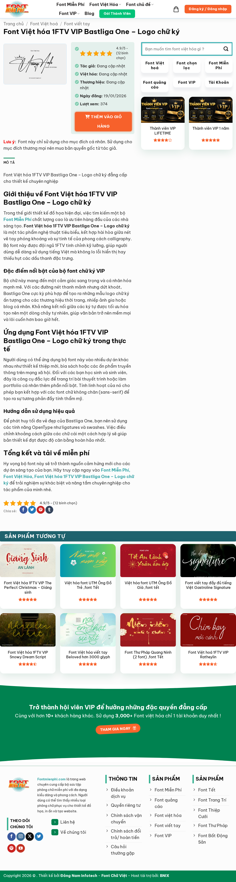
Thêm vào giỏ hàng (106, 121)
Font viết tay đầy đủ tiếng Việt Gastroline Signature (208, 585)
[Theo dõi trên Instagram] (20, 836)
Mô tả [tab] (9, 162)
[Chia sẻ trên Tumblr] (49, 510)
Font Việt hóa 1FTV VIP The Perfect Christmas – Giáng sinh (28, 588)
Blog (89, 13)
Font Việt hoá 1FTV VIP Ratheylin (208, 654)
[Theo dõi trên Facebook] (11, 836)
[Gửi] (226, 49)
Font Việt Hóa (103, 4)
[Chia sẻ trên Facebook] (23, 510)
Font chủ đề (138, 4)
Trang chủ (13, 23)
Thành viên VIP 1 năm (210, 128)
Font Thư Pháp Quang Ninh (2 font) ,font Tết (148, 654)
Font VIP (68, 13)
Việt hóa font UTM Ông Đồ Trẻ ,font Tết (88, 585)
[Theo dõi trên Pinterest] (11, 848)
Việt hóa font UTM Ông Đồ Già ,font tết (148, 585)
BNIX (164, 875)
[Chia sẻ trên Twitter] (32, 510)
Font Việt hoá (44, 23)
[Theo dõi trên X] (30, 836)
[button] (176, 9)
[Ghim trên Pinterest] (40, 510)
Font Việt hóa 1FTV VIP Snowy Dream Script (28, 654)
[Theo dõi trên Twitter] (39, 836)
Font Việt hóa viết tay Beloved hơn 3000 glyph (88, 654)
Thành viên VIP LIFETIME (163, 130)
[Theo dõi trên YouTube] (20, 848)
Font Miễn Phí (70, 4)
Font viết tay (77, 23)
